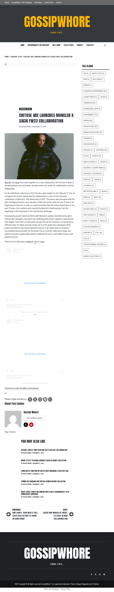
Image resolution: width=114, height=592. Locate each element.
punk (102, 215)
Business (87, 85)
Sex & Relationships (91, 227)
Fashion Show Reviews (92, 132)
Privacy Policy (65, 589)
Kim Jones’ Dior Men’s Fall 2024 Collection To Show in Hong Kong (25, 514)
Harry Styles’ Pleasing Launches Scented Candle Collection (43, 460)
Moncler (8, 182)
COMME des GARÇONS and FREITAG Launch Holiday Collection (43, 481)
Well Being (38, 2)
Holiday (104, 162)
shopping (87, 233)
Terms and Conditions (51, 589)
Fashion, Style (25, 109)
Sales (103, 221)
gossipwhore (57, 21)
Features (88, 150)
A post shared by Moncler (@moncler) (34, 312)
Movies (86, 197)
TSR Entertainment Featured (94, 244)
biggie (86, 79)
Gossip (96, 156)
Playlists (90, 45)
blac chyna (98, 79)
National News (90, 209)
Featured (87, 138)
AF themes (95, 584)
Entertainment (90, 115)
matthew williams (90, 191)
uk (85, 250)
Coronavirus (89, 103)
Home (7, 2)
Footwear (101, 150)
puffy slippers (89, 215)
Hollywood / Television (92, 174)
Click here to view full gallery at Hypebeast (22, 388)
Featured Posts (90, 144)
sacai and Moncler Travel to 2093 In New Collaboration (55, 514)
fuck (86, 156)
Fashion (12, 432)
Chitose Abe (9, 188)
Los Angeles (88, 185)
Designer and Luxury (91, 109)
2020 (86, 73)
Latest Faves (48, 2)
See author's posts (34, 418)
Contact (59, 2)
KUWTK (87, 179)
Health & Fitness (90, 162)
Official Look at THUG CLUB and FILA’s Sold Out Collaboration (44, 450)
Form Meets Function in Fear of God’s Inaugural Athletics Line (44, 471)
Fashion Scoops (90, 126)
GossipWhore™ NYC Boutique (22, 2)
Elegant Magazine (82, 584)
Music (97, 197)
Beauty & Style (98, 73)
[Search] (105, 45)
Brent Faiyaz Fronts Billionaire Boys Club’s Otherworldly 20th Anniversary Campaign (45, 492)
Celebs (103, 97)
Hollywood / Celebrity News (94, 168)
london (97, 179)
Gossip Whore (26, 127)
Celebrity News (90, 97)
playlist (104, 209)
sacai (17, 182)
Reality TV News (90, 221)
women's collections (91, 256)
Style (98, 233)
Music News (88, 203)
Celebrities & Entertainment (95, 91)
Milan (105, 191)
